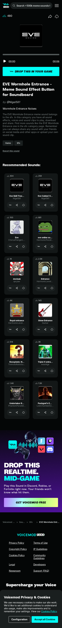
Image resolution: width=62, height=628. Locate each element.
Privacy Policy (16, 542)
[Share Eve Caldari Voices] (45, 205)
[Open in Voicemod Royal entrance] (10, 329)
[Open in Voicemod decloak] (10, 288)
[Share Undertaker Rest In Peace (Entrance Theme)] (17, 412)
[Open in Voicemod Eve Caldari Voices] (38, 205)
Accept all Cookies (44, 619)
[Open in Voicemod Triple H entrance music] (38, 371)
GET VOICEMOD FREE (31, 502)
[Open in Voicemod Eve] (10, 246)
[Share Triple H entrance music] (45, 371)
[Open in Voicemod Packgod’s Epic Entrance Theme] (38, 412)
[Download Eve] (23, 246)
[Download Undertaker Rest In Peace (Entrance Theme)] (23, 412)
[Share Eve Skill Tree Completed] (17, 205)
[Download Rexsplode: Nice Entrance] (23, 371)
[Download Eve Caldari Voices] (52, 205)
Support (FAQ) (41, 570)
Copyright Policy (18, 549)
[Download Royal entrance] (23, 329)
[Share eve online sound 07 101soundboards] (45, 246)
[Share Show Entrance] (45, 329)
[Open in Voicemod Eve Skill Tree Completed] (10, 205)
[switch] (5, 61)
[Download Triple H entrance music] (52, 371)
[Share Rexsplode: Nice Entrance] (17, 371)
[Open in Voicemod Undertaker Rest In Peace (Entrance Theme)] (10, 412)
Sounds (22, 522)
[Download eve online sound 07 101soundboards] (52, 246)
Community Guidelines (39, 557)
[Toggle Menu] (56, 5)
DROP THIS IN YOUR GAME (34, 71)
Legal (12, 564)
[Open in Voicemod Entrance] (38, 288)
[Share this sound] (50, 16)
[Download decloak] (23, 288)
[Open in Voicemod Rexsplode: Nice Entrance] (10, 371)
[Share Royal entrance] (17, 329)
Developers (39, 564)
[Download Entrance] (52, 288)
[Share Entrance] (45, 288)
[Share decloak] (17, 288)
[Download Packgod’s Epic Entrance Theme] (52, 412)
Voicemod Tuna (9, 522)
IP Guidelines (40, 549)
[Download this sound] (56, 16)
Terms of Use (40, 542)
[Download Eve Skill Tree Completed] (23, 205)
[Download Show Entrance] (52, 329)
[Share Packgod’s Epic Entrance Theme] (45, 412)
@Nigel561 (13, 102)
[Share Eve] (17, 246)
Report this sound (11, 151)
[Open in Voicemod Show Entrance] (38, 329)
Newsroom (15, 570)
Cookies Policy (49, 611)
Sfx (31, 522)
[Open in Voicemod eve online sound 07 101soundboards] (38, 246)
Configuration (19, 619)
